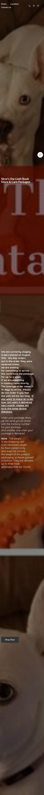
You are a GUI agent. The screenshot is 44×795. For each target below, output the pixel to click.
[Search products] (40, 154)
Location (14, 4)
